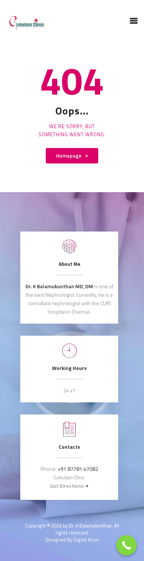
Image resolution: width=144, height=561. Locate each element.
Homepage (69, 155)
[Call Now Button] (126, 545)
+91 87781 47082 (78, 469)
